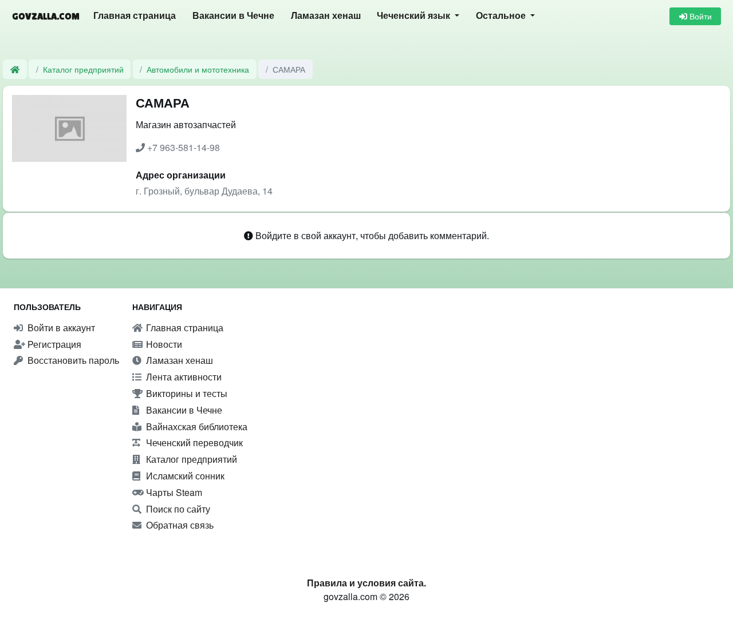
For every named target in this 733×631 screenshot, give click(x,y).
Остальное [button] (502, 16)
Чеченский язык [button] (414, 16)
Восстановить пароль (72, 360)
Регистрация (53, 344)
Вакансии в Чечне (233, 16)
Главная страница (134, 16)
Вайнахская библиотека (195, 426)
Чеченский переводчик (193, 442)
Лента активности (183, 376)
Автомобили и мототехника (198, 69)
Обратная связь (179, 524)
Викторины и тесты (185, 393)
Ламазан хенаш (326, 16)
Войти (699, 16)
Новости (163, 344)
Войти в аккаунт (60, 327)
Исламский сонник (184, 475)
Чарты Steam (173, 492)
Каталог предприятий (83, 69)
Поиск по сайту (177, 508)
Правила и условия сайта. (366, 582)
